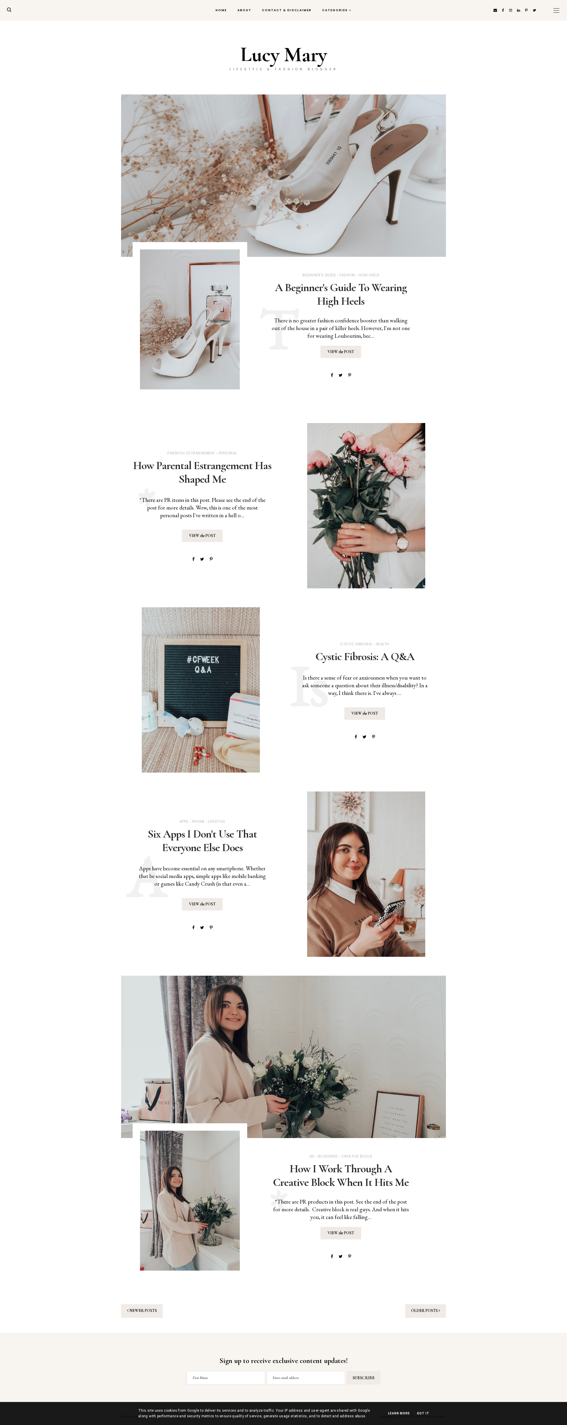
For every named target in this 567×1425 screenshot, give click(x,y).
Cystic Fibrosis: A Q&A (364, 656)
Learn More (399, 1413)
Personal (228, 453)
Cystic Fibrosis (356, 644)
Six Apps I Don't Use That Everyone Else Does (202, 840)
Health (382, 644)
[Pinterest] (349, 375)
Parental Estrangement (191, 453)
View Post (341, 351)
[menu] (556, 10)
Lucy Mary (283, 54)
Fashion (347, 275)
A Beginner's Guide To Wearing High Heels (341, 294)
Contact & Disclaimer (287, 10)
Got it (423, 1413)
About (244, 10)
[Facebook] (332, 375)
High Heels (369, 275)
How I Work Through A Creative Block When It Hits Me (341, 1175)
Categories (335, 10)
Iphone (198, 821)
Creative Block (356, 1156)
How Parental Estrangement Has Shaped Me (202, 472)
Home (221, 10)
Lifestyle (216, 821)
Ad (312, 1156)
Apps (184, 821)
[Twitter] (341, 375)
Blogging (328, 1156)
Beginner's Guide (319, 275)
